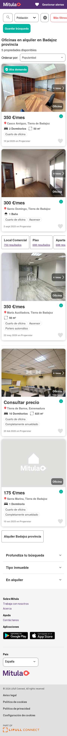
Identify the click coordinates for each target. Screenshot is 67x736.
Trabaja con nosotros (16, 603)
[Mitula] (12, 4)
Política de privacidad (16, 708)
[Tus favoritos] (37, 4)
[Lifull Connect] (21, 731)
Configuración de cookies (19, 715)
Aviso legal (10, 695)
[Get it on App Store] (42, 636)
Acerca (7, 608)
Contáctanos (11, 620)
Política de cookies (15, 701)
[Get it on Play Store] (15, 636)
